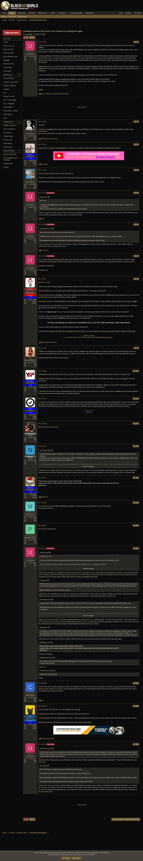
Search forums (22, 16)
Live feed (4, 16)
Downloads (7, 71)
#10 (137, 371)
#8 (137, 279)
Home (4, 13)
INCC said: (43, 766)
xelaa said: (43, 580)
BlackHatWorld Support (105, 337)
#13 (137, 446)
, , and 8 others (54, 93)
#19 (137, 706)
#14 (137, 478)
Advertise (32, 13)
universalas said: (45, 450)
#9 (137, 348)
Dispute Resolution (10, 154)
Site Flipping (8, 143)
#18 (137, 683)
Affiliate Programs (10, 125)
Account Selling (9, 78)
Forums (12, 13)
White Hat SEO (9, 53)
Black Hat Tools (9, 64)
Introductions (8, 163)
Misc (5, 93)
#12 (137, 423)
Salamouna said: (45, 642)
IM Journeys (7, 133)
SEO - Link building (10, 100)
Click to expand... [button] (88, 466)
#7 (137, 256)
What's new (42, 13)
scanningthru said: (45, 229)
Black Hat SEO (8, 49)
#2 (137, 121)
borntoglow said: (45, 600)
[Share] (134, 42)
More (5, 118)
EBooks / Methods (10, 86)
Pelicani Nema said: (46, 671)
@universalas (46, 282)
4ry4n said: (43, 197)
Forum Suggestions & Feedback (11, 159)
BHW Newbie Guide (10, 57)
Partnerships (89, 13)
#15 (137, 503)
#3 (137, 144)
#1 (137, 42)
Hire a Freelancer (9, 129)
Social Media (8, 67)
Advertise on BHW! (88, 335)
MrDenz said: (44, 553)
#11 (137, 399)
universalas (29, 34)
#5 (137, 193)
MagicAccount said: (46, 658)
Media (53, 13)
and (49, 138)
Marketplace (22, 13)
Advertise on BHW (81, 107)
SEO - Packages (9, 104)
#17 (137, 548)
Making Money (8, 136)
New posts (12, 16)
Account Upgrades (76, 13)
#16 (137, 525)
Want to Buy (8, 147)
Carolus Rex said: (45, 749)
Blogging (7, 60)
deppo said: (44, 627)
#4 (137, 170)
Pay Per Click (8, 140)
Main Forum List (9, 46)
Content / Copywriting (11, 82)
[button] (47, 13)
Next (31, 37)
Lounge (6, 167)
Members (62, 13)
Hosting (6, 89)
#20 (137, 744)
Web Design (8, 114)
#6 (137, 224)
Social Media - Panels (11, 111)
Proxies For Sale (9, 96)
